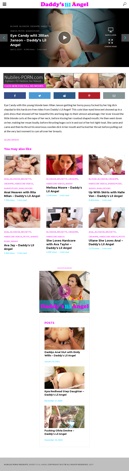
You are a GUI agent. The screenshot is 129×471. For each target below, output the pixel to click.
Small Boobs (25, 188)
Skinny (69, 183)
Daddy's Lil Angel (38, 464)
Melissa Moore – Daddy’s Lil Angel (64, 189)
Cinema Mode (111, 46)
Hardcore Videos (24, 183)
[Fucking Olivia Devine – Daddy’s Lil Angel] (64, 417)
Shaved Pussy (32, 31)
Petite (21, 31)
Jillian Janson (11, 139)
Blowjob (24, 26)
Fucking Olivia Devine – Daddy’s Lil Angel (59, 432)
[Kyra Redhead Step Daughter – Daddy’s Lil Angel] (64, 377)
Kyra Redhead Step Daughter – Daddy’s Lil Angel (64, 393)
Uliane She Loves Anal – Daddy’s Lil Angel (106, 242)
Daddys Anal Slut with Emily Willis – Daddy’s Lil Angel (62, 354)
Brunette (26, 179)
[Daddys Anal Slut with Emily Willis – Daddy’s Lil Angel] (64, 338)
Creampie (35, 26)
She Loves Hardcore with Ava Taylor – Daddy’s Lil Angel (61, 244)
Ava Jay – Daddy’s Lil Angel (19, 247)
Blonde (14, 26)
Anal (6, 179)
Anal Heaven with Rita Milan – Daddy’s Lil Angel (22, 194)
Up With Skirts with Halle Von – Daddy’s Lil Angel (107, 194)
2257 (91, 464)
